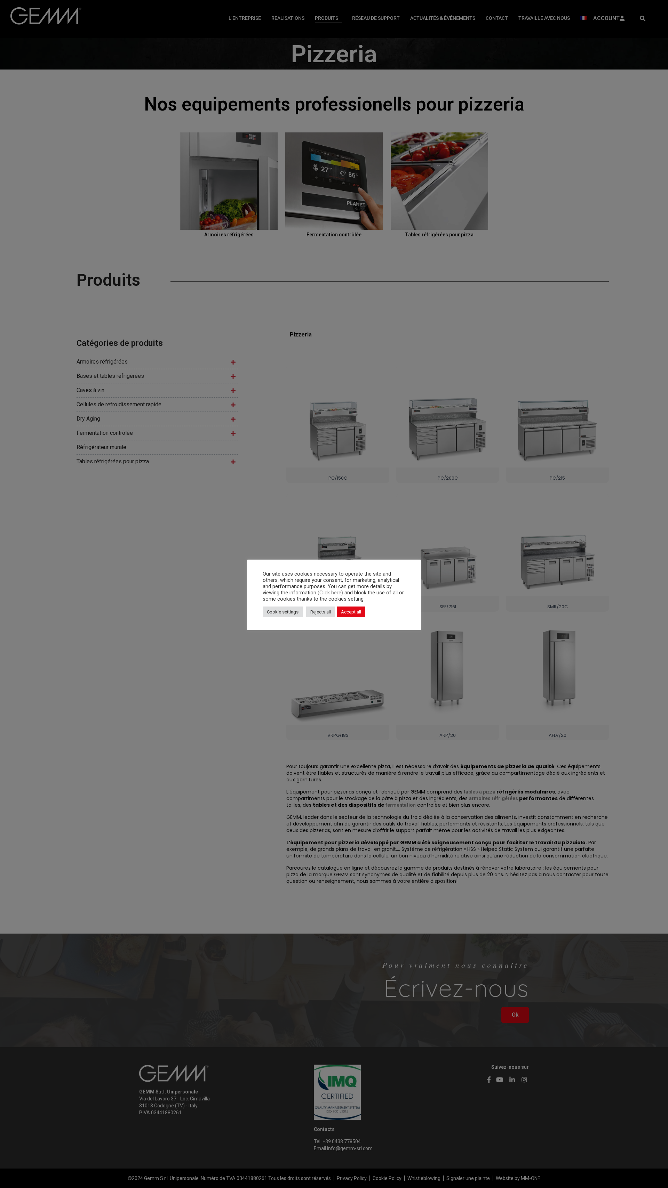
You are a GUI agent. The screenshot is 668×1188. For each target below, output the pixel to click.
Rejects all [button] (320, 612)
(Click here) (331, 592)
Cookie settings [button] (283, 612)
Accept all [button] (351, 612)
